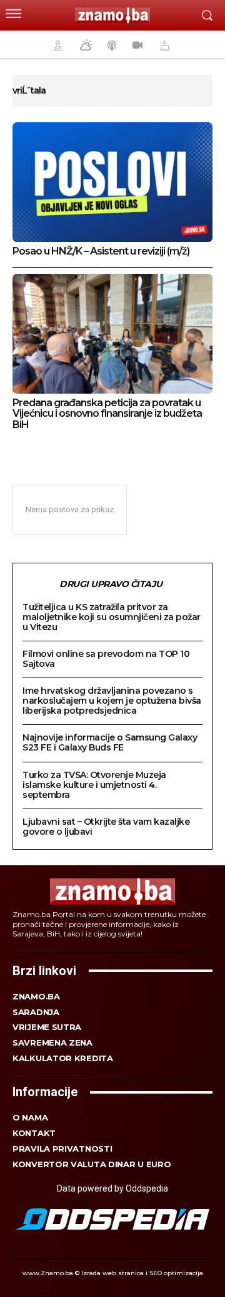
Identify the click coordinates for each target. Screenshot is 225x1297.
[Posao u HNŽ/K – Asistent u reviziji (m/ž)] (112, 182)
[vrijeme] (84, 44)
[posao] (56, 44)
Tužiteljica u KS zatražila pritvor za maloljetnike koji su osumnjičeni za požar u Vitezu (111, 617)
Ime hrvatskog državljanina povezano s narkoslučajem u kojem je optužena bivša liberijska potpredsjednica (111, 700)
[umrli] (163, 44)
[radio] (110, 44)
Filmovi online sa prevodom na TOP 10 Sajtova (105, 658)
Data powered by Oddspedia (112, 1188)
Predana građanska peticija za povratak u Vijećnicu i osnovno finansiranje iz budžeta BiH (107, 413)
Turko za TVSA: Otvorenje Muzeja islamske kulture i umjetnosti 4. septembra (94, 784)
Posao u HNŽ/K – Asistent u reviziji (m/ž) (100, 251)
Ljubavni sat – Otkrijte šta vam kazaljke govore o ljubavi (105, 826)
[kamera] (135, 44)
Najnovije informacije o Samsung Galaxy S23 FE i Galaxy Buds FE (109, 742)
